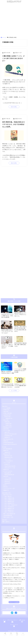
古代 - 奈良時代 (8, 503)
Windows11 (7, 455)
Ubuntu (6, 481)
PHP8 (6, 422)
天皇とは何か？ (7, 517)
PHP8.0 (7, 423)
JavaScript (6, 415)
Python (5, 469)
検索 (17, 634)
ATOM (6, 464)
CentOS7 (7, 480)
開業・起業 (5, 521)
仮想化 (5, 450)
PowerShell (8, 461)
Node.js (6, 416)
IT (2, 447)
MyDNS (6, 437)
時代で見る (6, 494)
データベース (6, 471)
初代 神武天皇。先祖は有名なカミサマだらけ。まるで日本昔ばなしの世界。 (13, 124)
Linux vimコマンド (9, 467)
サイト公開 (6, 408)
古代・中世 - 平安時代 (10, 505)
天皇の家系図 (6, 515)
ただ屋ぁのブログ (14, 1)
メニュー (11, 634)
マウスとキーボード (8, 488)
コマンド (7, 459)
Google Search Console (9, 444)
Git (4, 485)
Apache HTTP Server (10, 434)
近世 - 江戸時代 (8, 512)
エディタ (5, 462)
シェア (5, 634)
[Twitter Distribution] (12, 613)
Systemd (7, 483)
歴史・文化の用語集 (8, 513)
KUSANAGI (7, 435)
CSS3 (4, 411)
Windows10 (7, 457)
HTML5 (5, 409)
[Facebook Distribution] (16, 613)
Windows (5, 454)
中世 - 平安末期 (8, 506)
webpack (8, 418)
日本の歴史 (5, 493)
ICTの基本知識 (6, 448)
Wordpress (6, 427)
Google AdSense (7, 442)
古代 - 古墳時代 (8, 500)
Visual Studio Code (9, 466)
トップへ (23, 634)
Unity (4, 486)
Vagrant (6, 452)
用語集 (5, 441)
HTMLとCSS (6, 413)
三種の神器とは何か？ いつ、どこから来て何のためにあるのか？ (13, 58)
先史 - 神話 (7, 496)
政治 (3, 520)
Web (3, 406)
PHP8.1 (7, 425)
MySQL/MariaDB (8, 474)
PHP (4, 420)
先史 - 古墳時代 (8, 498)
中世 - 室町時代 (8, 510)
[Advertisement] (14, 20)
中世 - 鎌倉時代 (8, 508)
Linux (4, 476)
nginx (6, 432)
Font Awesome (7, 439)
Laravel (5, 428)
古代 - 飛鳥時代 (8, 501)
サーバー (5, 430)
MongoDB (7, 473)
